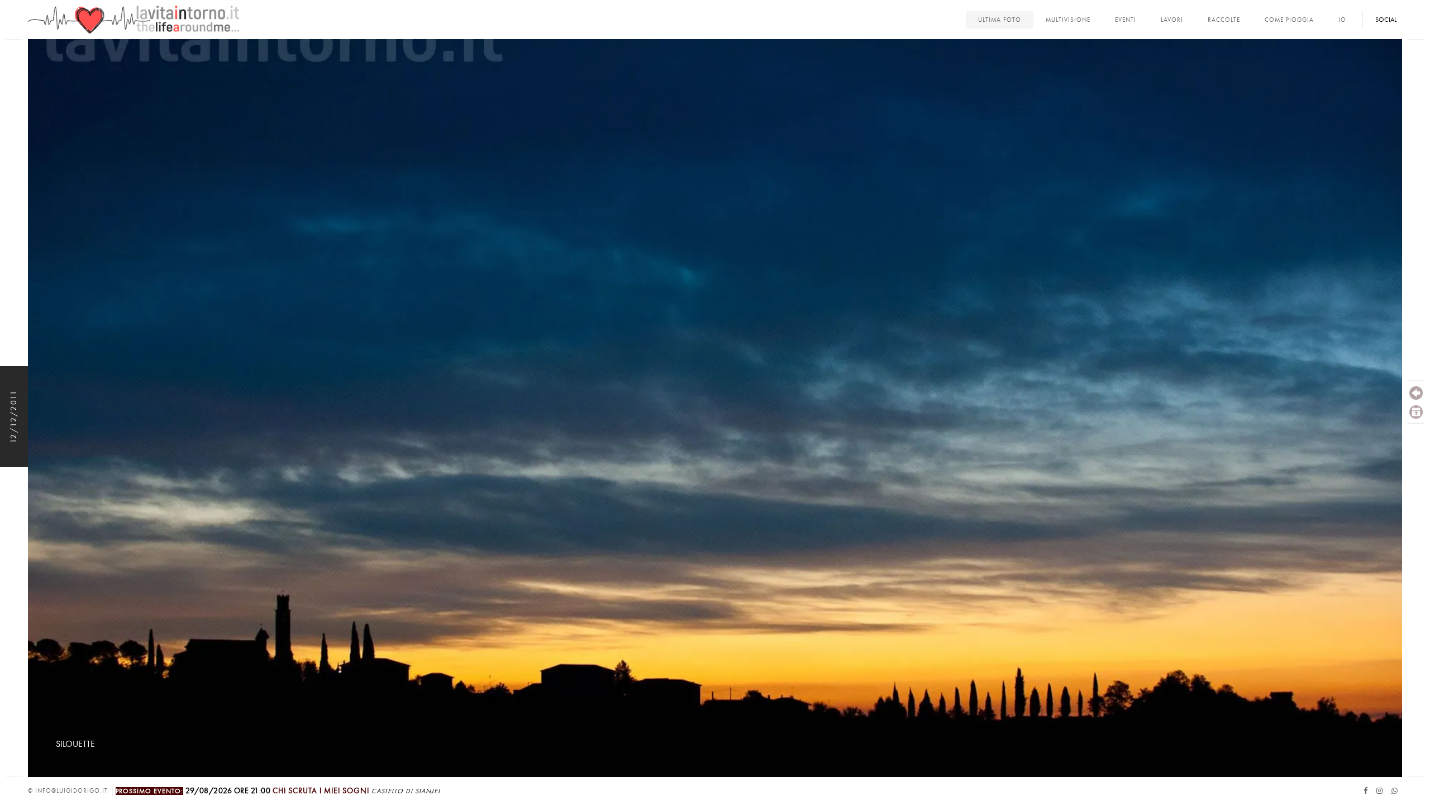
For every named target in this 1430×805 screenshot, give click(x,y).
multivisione (1068, 19)
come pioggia (1289, 19)
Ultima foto (999, 19)
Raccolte (1224, 19)
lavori (1172, 19)
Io (1342, 19)
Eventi (1125, 19)
